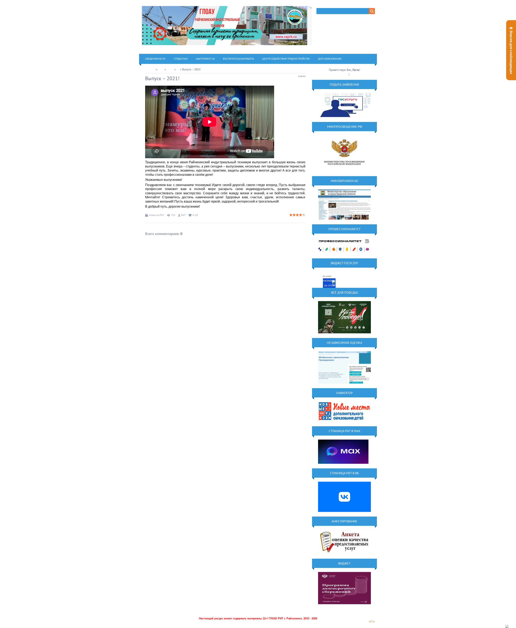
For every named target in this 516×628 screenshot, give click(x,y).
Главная (150, 69)
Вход (353, 74)
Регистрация (340, 74)
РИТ (183, 215)
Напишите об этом (329, 283)
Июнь (170, 69)
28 (177, 69)
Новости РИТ (156, 215)
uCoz (372, 621)
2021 (161, 69)
